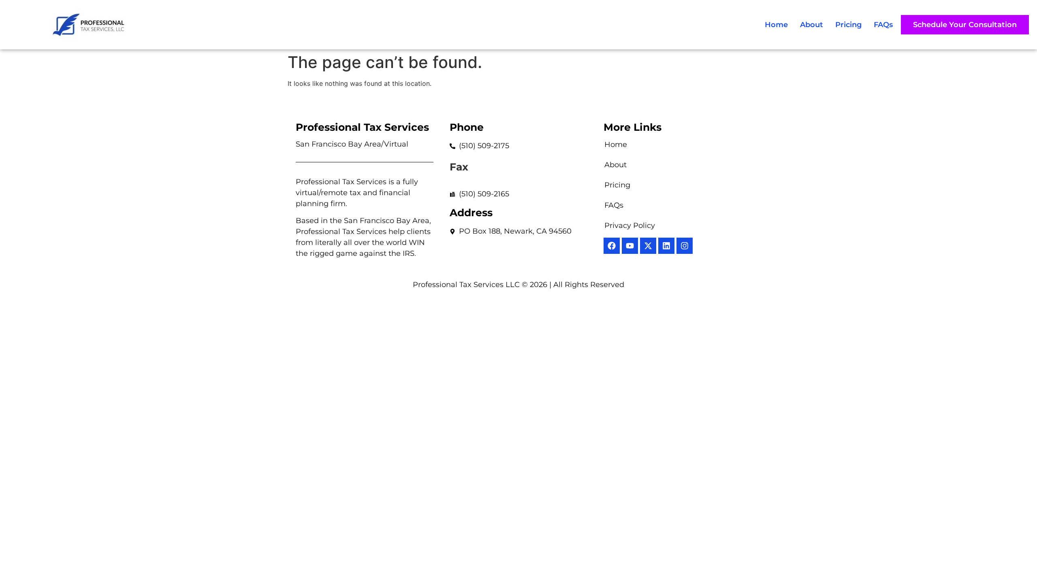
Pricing (848, 24)
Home (776, 24)
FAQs (883, 24)
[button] (965, 24)
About (811, 24)
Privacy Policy (629, 225)
